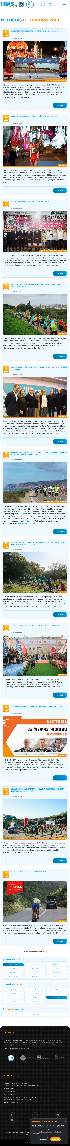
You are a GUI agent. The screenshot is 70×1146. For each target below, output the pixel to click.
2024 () (56, 989)
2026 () (13, 989)
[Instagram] (35, 1115)
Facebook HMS (35, 1014)
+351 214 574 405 (11, 1088)
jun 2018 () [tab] (13, 972)
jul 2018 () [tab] (57, 968)
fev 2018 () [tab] (35, 976)
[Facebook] (12, 1115)
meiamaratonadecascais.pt (27, 523)
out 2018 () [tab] (56, 964)
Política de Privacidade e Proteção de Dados (18, 1132)
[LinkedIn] (57, 1115)
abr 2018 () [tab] (56, 972)
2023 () (13, 993)
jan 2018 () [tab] (57, 976)
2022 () (35, 993)
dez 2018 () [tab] (13, 964)
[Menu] (64, 4)
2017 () (13, 1001)
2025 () (34, 989)
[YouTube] (12, 1120)
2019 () (35, 997)
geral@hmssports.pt (11, 1102)
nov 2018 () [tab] (35, 964)
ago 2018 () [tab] (35, 968)
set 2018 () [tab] (13, 968)
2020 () (13, 997)
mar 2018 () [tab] (13, 976)
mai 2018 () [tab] (35, 972)
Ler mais (60, 105)
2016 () (35, 1001)
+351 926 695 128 (12, 1091)
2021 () (57, 993)
